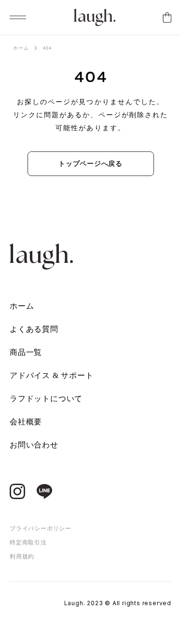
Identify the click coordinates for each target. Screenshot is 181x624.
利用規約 (22, 556)
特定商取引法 (28, 542)
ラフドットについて (46, 398)
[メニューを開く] (18, 17)
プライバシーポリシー (40, 528)
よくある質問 (34, 329)
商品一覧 (26, 352)
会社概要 (26, 422)
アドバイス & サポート (52, 375)
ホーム (20, 48)
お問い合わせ (34, 445)
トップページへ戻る (90, 163)
